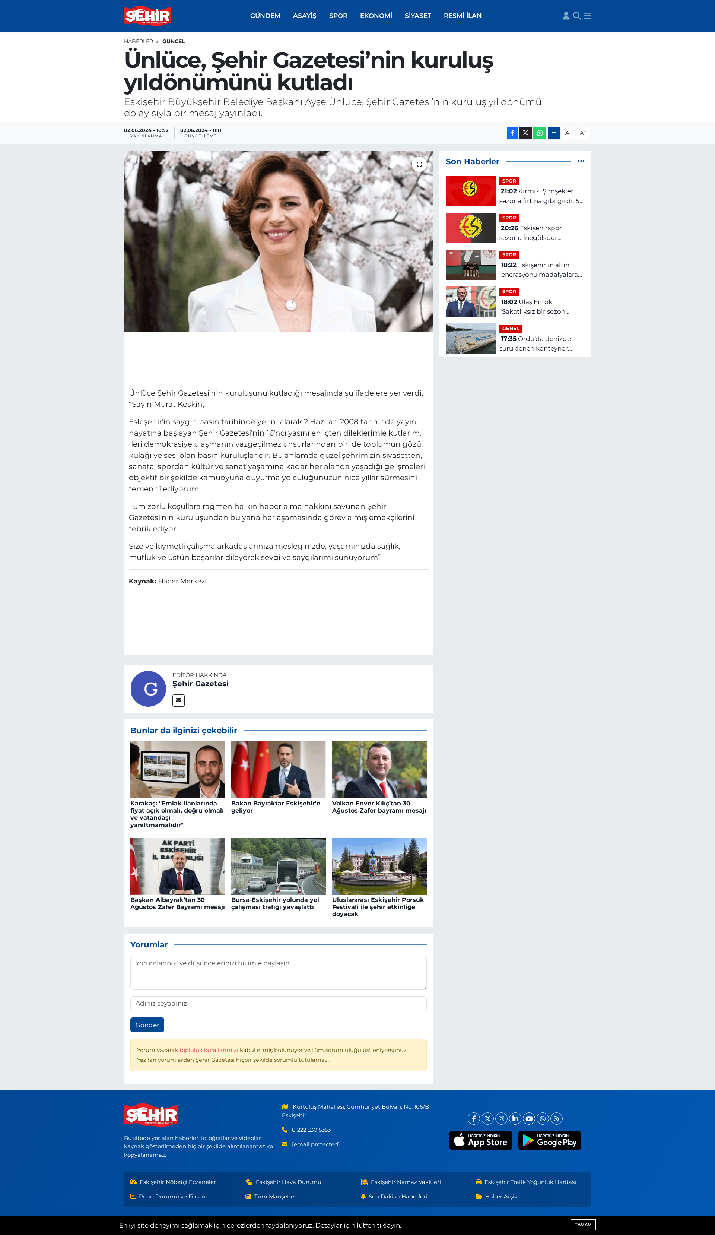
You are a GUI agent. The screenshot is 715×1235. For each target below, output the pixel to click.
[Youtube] (529, 1118)
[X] (488, 1118)
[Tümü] (581, 161)
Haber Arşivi (502, 1196)
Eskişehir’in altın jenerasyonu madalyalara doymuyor (538, 270)
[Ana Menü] (587, 16)
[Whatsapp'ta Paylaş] (539, 133)
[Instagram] (501, 1118)
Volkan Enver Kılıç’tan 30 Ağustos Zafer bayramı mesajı (379, 807)
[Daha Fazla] (554, 133)
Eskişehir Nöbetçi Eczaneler (178, 1182)
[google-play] (550, 1140)
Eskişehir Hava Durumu (288, 1182)
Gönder (147, 1025)
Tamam (583, 1224)
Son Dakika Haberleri (398, 1196)
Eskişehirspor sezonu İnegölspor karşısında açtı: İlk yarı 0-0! (540, 233)
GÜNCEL (173, 41)
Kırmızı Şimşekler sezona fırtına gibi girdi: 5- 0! (540, 196)
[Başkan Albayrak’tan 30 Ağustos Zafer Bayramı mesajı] (177, 866)
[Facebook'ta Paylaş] (512, 133)
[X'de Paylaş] (525, 133)
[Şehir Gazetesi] (148, 688)
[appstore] (481, 1140)
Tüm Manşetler (275, 1196)
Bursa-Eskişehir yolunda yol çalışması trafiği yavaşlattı (275, 903)
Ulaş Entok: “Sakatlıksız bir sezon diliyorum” (532, 307)
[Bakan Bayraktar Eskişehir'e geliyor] (278, 769)
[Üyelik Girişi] (566, 16)
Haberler (138, 41)
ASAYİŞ (305, 15)
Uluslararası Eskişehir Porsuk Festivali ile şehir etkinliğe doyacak (378, 907)
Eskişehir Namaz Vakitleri (406, 1182)
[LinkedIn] (515, 1118)
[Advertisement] (278, 358)
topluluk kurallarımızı (209, 1050)
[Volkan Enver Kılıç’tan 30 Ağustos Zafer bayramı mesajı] (379, 769)
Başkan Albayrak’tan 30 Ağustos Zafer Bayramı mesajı (177, 903)
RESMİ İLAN (463, 15)
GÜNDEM (265, 15)
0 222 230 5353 (311, 1130)
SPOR (338, 15)
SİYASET (418, 15)
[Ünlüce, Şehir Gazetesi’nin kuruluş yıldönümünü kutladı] (278, 241)
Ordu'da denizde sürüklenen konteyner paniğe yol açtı (535, 344)
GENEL (510, 328)
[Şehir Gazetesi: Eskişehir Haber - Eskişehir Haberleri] (148, 16)
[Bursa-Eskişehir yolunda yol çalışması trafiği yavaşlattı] (278, 866)
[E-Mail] (178, 700)
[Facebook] (474, 1118)
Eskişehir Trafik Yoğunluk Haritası (530, 1182)
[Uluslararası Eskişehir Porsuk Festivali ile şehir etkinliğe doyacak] (379, 866)
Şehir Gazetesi (200, 683)
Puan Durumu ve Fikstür (173, 1196)
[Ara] (577, 16)
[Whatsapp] (543, 1118)
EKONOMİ (376, 15)
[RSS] (556, 1118)
